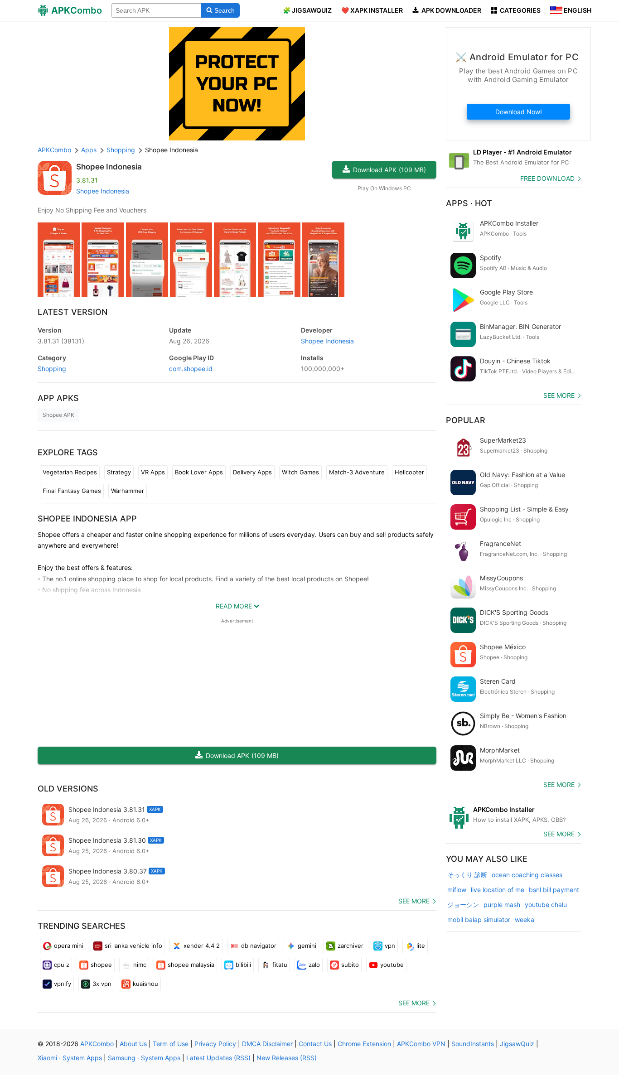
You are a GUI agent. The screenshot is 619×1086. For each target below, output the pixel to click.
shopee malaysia (191, 964)
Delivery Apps (252, 472)
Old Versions (68, 788)
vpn (390, 945)
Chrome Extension (364, 1043)
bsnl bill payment (554, 889)
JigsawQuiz (517, 1043)
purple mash (502, 904)
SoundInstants (472, 1043)
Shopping (52, 368)
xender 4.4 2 (202, 945)
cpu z (61, 964)
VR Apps (153, 472)
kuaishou (145, 983)
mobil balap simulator (478, 919)
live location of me (497, 889)
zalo (314, 964)
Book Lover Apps (199, 472)
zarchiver (350, 945)
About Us (133, 1043)
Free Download (547, 178)
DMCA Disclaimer (267, 1043)
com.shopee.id (191, 368)
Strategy (119, 472)
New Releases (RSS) (286, 1058)
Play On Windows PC (384, 188)
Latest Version (72, 312)
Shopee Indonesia (109, 166)
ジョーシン (463, 904)
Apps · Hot (469, 203)
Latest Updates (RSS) (218, 1058)
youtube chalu (546, 904)
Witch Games (300, 472)
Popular (465, 420)
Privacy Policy (215, 1043)
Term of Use (171, 1043)
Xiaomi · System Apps (70, 1058)
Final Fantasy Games (72, 490)
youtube (392, 964)
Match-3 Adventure (357, 472)
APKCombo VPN (421, 1043)
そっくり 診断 (467, 874)
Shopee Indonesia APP (87, 518)
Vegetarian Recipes (70, 472)
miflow (456, 889)
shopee (101, 964)
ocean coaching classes (527, 874)
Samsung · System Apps (144, 1058)
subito (350, 964)
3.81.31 (61, 341)
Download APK (389, 170)
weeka (524, 919)
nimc (139, 964)
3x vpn (101, 983)
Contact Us (315, 1043)
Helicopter (409, 472)
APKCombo (54, 150)
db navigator (258, 945)
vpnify (62, 983)
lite (420, 945)
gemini (307, 945)
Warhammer (127, 490)
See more (414, 901)
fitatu (279, 964)
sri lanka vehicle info (133, 945)
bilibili (243, 964)
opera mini (68, 945)
